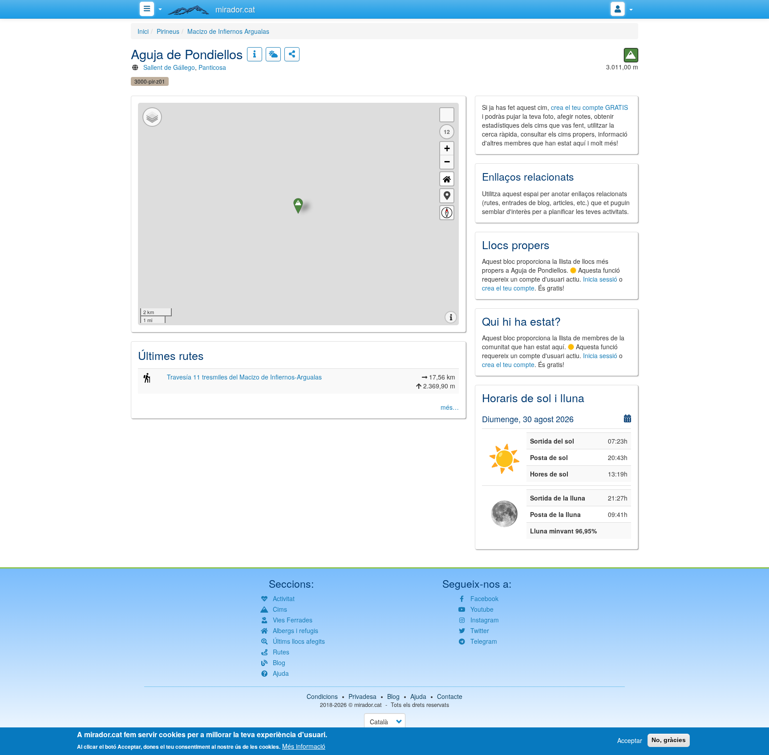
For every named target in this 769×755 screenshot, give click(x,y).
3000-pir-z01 (149, 81)
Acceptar (629, 740)
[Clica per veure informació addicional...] (254, 54)
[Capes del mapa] (152, 117)
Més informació (303, 746)
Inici (143, 31)
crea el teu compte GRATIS (589, 107)
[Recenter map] (446, 179)
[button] (446, 195)
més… (450, 407)
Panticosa (212, 67)
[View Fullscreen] (446, 114)
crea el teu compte (508, 287)
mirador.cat (368, 705)
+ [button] (447, 148)
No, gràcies (669, 739)
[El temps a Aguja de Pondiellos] (273, 54)
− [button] (447, 161)
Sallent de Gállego (169, 67)
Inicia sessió (600, 279)
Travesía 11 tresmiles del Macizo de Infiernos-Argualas (244, 376)
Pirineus (168, 31)
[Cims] (631, 55)
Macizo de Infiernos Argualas (228, 31)
